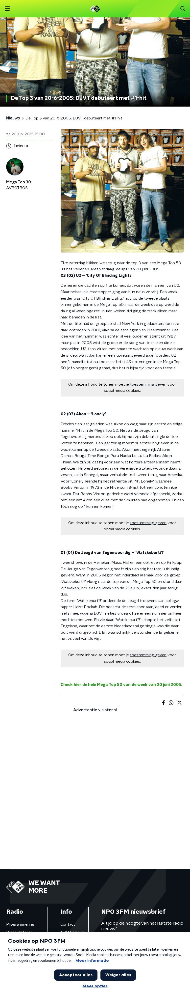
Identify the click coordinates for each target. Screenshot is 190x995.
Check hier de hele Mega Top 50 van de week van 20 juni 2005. (121, 685)
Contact (67, 924)
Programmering (20, 924)
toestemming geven (148, 384)
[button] (7, 8)
